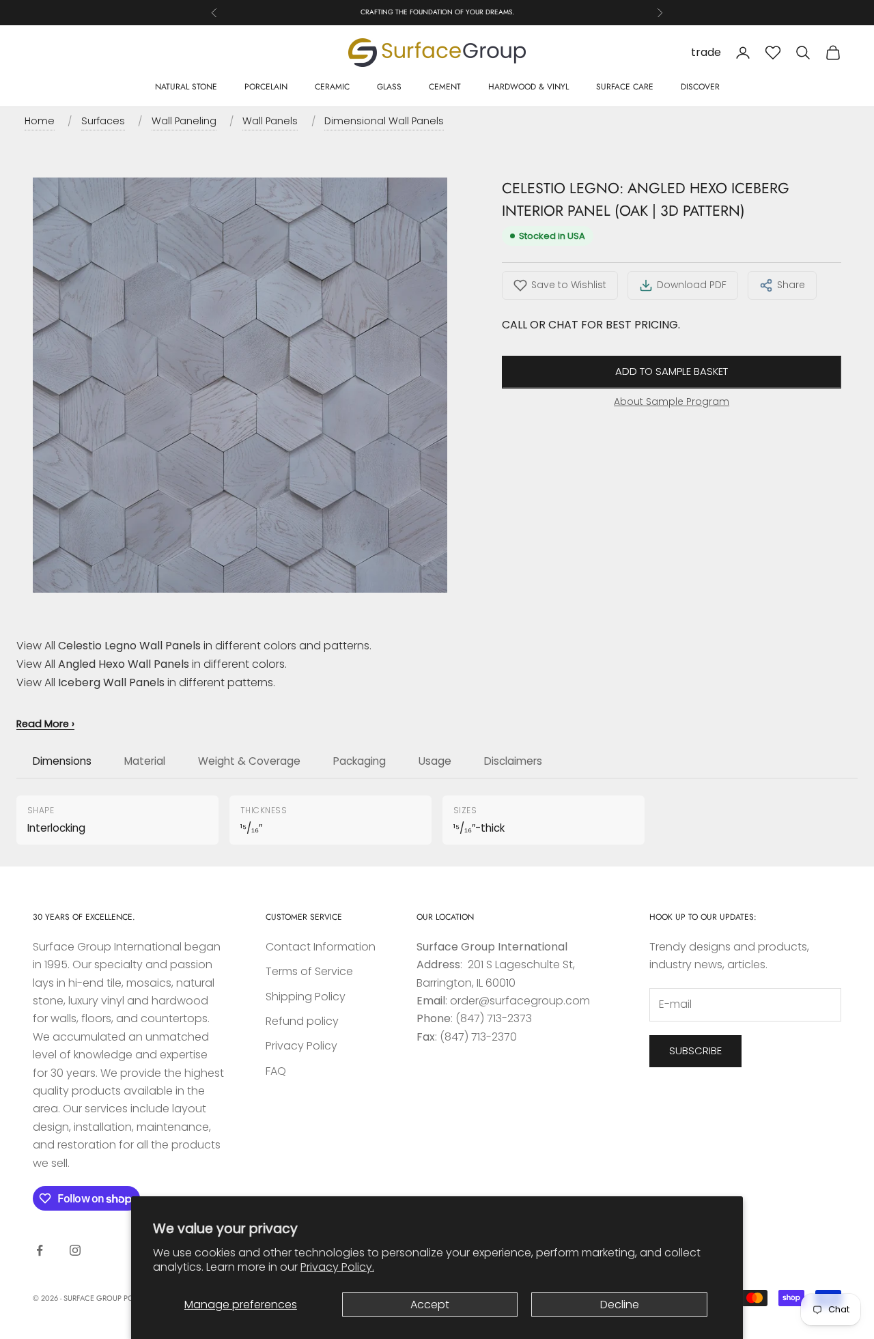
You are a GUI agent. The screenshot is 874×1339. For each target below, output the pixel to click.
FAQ (276, 1071)
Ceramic (332, 87)
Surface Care (624, 87)
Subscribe (695, 1050)
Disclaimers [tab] (513, 761)
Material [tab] (144, 761)
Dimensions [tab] (62, 761)
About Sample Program (671, 401)
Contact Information (321, 947)
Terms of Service (309, 971)
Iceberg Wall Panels (111, 682)
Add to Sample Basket (671, 371)
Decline (619, 1304)
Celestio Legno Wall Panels (129, 645)
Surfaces (103, 121)
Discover (700, 87)
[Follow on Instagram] (75, 1250)
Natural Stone (186, 87)
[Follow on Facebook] (39, 1250)
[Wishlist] (773, 52)
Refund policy (302, 1021)
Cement (445, 87)
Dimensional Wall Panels (384, 121)
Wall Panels (270, 121)
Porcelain (265, 87)
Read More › (45, 724)
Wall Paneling (184, 121)
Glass (389, 87)
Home (40, 121)
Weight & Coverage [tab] (249, 761)
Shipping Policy (306, 996)
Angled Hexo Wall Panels (123, 664)
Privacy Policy (301, 1046)
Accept (429, 1304)
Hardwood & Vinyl (528, 87)
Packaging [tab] (359, 761)
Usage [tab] (435, 761)
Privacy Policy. (337, 1267)
